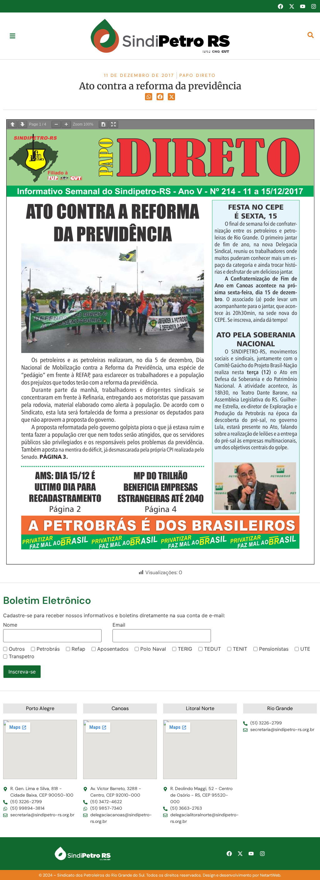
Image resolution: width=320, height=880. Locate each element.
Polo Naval (153, 648)
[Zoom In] (66, 124)
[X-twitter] (291, 6)
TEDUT (212, 648)
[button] (148, 96)
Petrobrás (48, 648)
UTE (305, 648)
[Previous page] (12, 124)
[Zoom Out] (56, 124)
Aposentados (112, 648)
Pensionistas (273, 648)
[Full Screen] (113, 124)
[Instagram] (314, 6)
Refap (78, 648)
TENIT (240, 648)
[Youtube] (302, 6)
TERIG (185, 648)
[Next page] (22, 124)
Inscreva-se (22, 672)
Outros (17, 648)
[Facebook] (280, 6)
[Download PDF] (103, 124)
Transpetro (21, 656)
